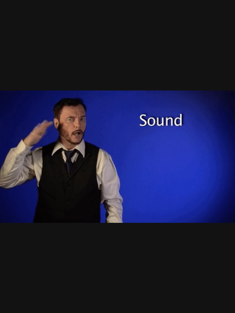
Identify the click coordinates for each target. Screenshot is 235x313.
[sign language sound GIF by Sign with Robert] (117, 156)
